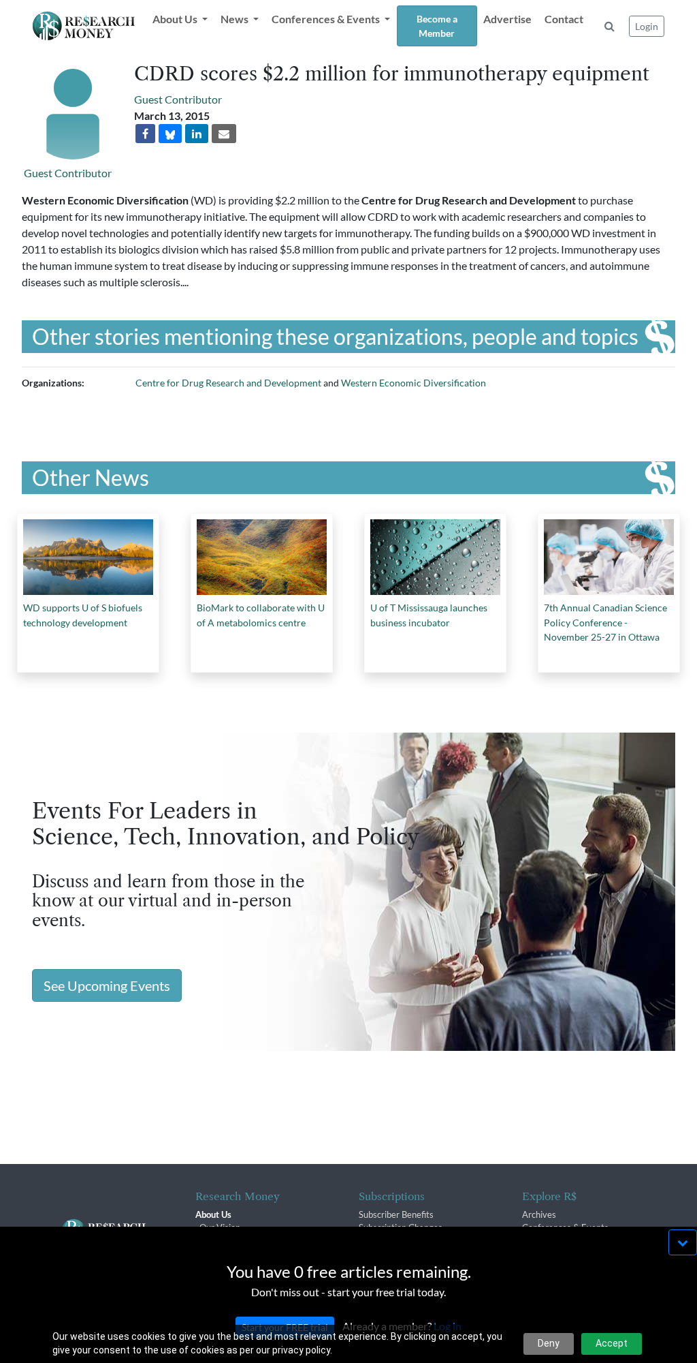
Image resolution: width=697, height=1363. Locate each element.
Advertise (507, 18)
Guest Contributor (68, 172)
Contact (564, 18)
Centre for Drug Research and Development (228, 382)
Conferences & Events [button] (327, 18)
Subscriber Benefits (396, 1214)
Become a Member (437, 26)
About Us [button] (175, 18)
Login (646, 26)
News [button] (235, 18)
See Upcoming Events (107, 985)
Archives (539, 1214)
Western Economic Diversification (413, 382)
